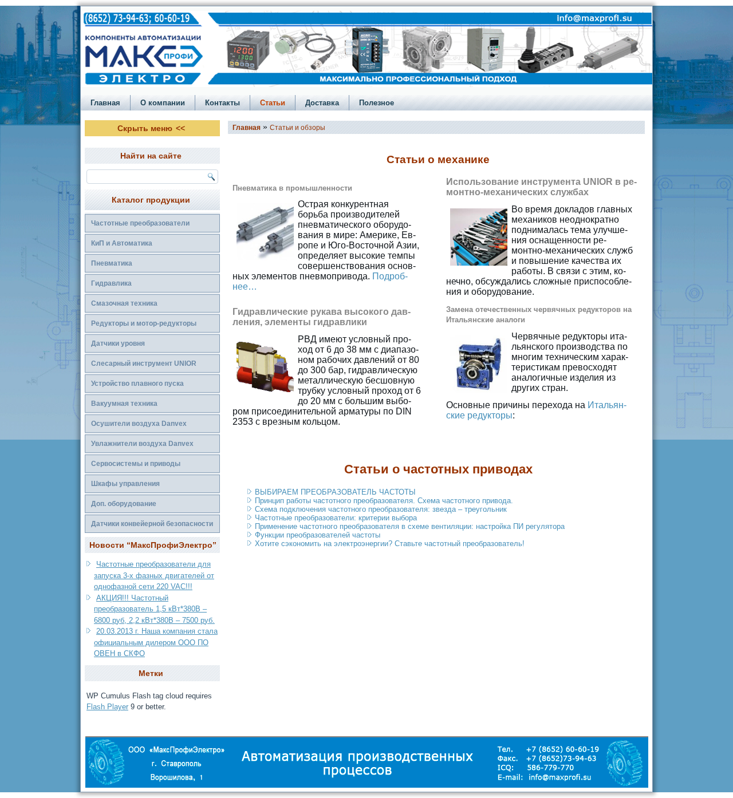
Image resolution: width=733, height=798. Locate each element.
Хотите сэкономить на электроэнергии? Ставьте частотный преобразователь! (390, 543)
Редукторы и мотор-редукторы (143, 323)
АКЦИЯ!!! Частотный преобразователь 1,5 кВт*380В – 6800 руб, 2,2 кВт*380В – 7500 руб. (154, 609)
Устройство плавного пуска (137, 384)
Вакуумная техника (124, 404)
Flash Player (107, 706)
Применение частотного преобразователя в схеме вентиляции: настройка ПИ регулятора (410, 526)
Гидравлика (111, 283)
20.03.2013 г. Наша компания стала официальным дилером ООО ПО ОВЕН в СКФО (156, 642)
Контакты (222, 102)
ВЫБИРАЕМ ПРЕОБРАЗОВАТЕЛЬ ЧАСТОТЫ (335, 492)
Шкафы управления (125, 484)
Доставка (322, 102)
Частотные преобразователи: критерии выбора (336, 517)
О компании (162, 102)
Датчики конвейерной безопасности (152, 524)
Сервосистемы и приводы (135, 464)
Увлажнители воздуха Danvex (142, 444)
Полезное (376, 102)
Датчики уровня (118, 343)
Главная (105, 102)
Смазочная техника (124, 303)
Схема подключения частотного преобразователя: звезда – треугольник (381, 509)
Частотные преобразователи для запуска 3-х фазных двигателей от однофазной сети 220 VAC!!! (154, 575)
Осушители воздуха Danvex (139, 424)
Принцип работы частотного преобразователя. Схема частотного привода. (384, 500)
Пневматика (111, 263)
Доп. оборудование (123, 504)
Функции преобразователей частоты (317, 535)
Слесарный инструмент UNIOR (143, 364)
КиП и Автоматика (121, 243)
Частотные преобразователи (140, 223)
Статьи (272, 102)
